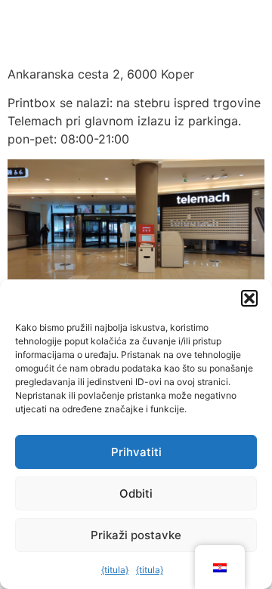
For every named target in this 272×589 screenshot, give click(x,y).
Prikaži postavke (136, 535)
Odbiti (136, 493)
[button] (249, 298)
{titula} (114, 569)
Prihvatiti (136, 452)
